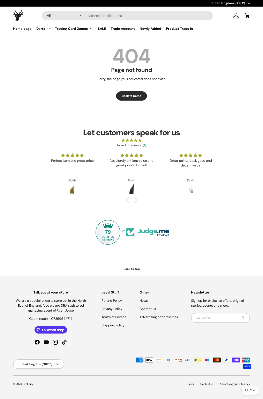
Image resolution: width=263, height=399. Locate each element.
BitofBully (28, 384)
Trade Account (123, 28)
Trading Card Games (71, 28)
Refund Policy (112, 300)
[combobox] (127, 15)
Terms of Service (114, 317)
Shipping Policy (113, 325)
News (144, 300)
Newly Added (150, 28)
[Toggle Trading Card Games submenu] (91, 28)
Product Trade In (179, 28)
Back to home (131, 96)
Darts (40, 28)
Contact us (148, 309)
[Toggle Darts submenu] (48, 28)
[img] (131, 140)
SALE (102, 28)
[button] (247, 15)
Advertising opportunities (159, 317)
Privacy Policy (112, 309)
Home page (22, 28)
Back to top (131, 269)
